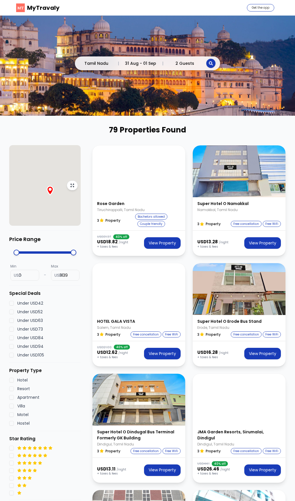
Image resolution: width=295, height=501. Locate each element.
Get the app (260, 7)
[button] (138, 171)
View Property (162, 243)
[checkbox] (11, 303)
